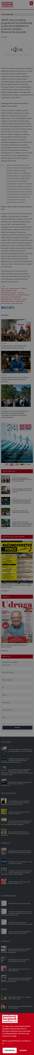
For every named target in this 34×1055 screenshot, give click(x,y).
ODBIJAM (23, 1050)
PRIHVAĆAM (10, 1050)
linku (14, 1036)
